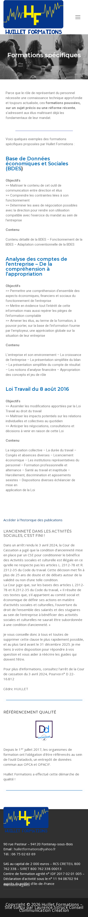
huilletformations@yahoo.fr (35, 849)
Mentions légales (16, 884)
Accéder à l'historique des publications (33, 520)
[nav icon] (78, 17)
